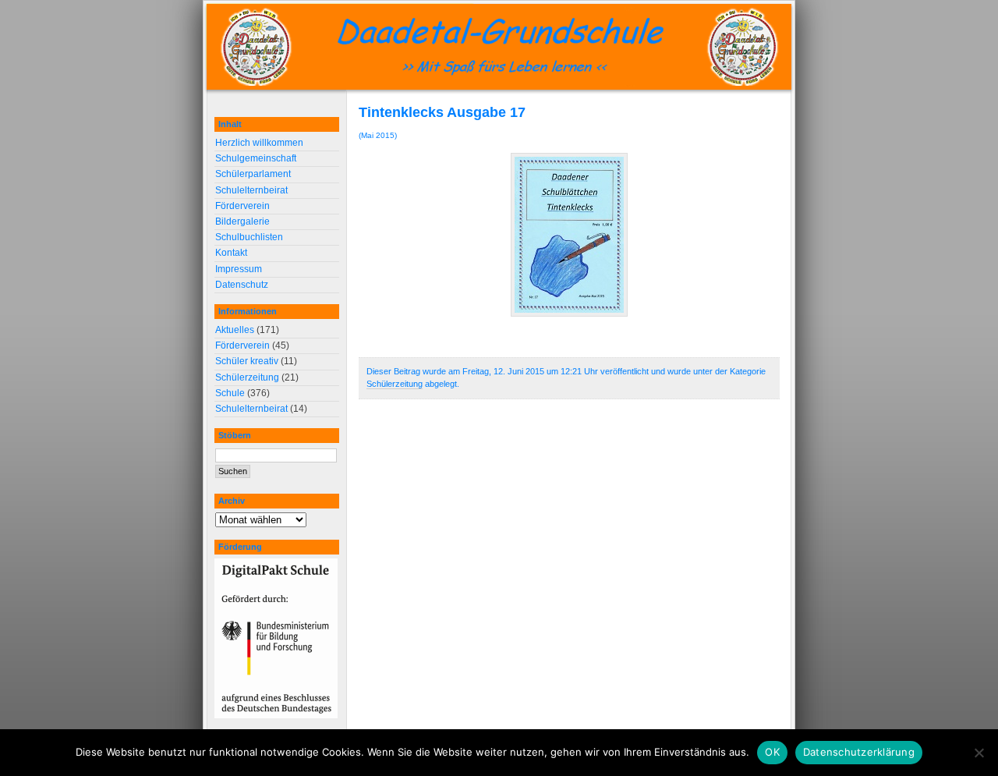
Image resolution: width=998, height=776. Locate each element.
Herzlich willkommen (259, 142)
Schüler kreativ (246, 361)
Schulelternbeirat (251, 190)
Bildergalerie (242, 221)
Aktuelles (234, 329)
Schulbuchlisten (249, 237)
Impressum (238, 269)
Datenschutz (241, 284)
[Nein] (978, 752)
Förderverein (242, 205)
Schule (230, 393)
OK (772, 752)
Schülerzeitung (394, 383)
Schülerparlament (253, 173)
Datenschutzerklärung (859, 752)
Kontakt (231, 252)
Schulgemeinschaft (255, 158)
